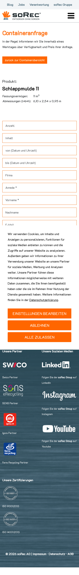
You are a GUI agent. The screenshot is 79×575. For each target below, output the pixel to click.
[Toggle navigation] (71, 15)
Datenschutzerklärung (43, 300)
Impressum (39, 554)
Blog (10, 4)
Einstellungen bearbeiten (39, 313)
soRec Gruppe (63, 4)
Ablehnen (39, 325)
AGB (70, 554)
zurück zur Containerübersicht (25, 60)
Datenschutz (57, 554)
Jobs (21, 4)
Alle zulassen (39, 337)
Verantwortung (39, 4)
